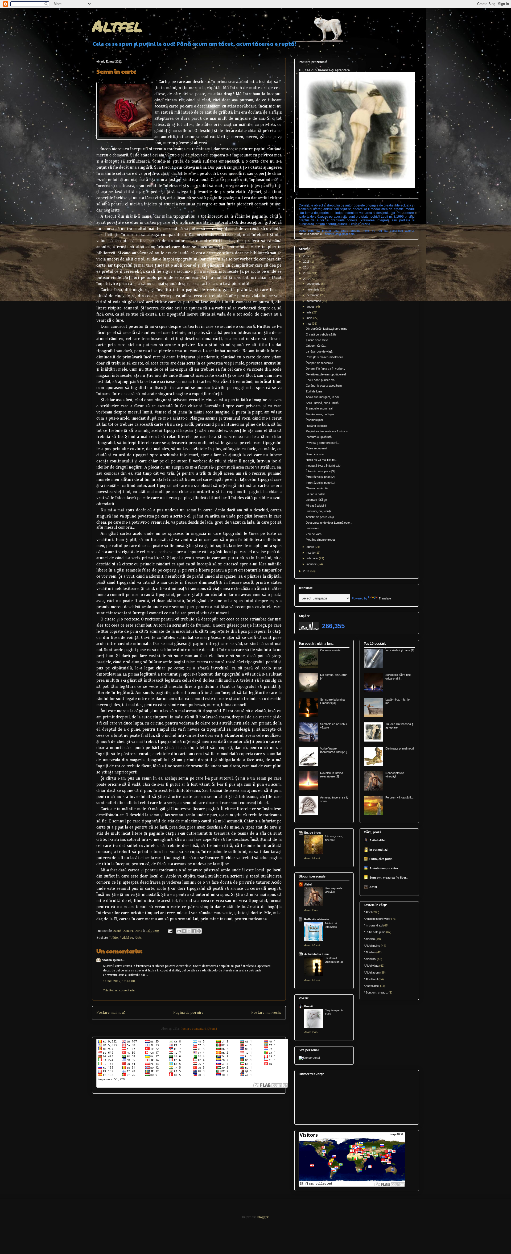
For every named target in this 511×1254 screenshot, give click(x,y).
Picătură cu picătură (319, 436)
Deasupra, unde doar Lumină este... (329, 522)
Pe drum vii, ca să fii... (399, 797)
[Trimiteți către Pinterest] (199, 931)
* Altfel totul (371, 979)
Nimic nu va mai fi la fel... (321, 459)
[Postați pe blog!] (184, 931)
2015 (306, 261)
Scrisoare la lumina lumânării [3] (332, 701)
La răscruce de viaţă (319, 351)
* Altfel (113, 938)
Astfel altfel (377, 840)
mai (309, 323)
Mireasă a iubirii (316, 505)
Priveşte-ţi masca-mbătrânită (324, 357)
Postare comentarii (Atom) (198, 1028)
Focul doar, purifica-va (320, 380)
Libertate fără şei (316, 499)
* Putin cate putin (374, 932)
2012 (306, 278)
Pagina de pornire (188, 1013)
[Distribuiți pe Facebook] (194, 931)
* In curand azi (373, 925)
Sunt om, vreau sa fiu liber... (388, 877)
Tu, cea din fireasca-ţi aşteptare (324, 70)
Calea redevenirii (316, 448)
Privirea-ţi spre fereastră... (323, 442)
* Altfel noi (370, 959)
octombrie (313, 295)
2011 (306, 571)
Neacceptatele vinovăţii (394, 774)
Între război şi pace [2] (320, 476)
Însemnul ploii (314, 419)
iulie (309, 312)
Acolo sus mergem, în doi (322, 397)
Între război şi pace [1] (320, 482)
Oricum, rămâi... (316, 345)
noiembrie (313, 289)
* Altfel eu (126, 938)
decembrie (314, 283)
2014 (306, 267)
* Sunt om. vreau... (376, 992)
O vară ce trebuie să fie (321, 334)
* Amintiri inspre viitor (377, 918)
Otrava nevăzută (317, 488)
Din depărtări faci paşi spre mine (326, 328)
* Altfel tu (369, 939)
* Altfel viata (371, 965)
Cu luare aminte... (331, 650)
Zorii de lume (314, 391)
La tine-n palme (315, 494)
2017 (306, 256)
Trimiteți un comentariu (119, 990)
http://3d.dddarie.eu (311, 233)
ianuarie (312, 564)
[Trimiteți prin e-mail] (179, 931)
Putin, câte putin (381, 858)
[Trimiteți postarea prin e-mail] (169, 931)
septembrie (314, 301)
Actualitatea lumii (316, 954)
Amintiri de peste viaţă (320, 517)
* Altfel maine (372, 945)
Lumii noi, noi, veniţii (318, 511)
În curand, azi (378, 849)
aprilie (311, 546)
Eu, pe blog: (312, 832)
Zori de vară (314, 534)
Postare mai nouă (110, 1013)
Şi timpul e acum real (319, 408)
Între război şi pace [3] (320, 471)
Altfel (117, 25)
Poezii (308, 1006)
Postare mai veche (266, 1013)
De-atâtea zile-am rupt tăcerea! (326, 374)
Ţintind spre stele (317, 340)
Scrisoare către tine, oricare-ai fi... (398, 676)
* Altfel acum (372, 972)
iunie (310, 318)
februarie (313, 558)
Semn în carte (315, 454)
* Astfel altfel (371, 985)
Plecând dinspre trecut (320, 539)
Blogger (262, 1217)
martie (311, 552)
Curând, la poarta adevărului (324, 385)
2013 (306, 273)
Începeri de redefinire (319, 363)
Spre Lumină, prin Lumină (322, 402)
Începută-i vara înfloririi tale (323, 465)
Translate (385, 598)
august (311, 306)
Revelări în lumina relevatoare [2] (331, 774)
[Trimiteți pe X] (189, 931)
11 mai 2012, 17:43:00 (119, 981)
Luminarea (312, 528)
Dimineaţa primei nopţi (399, 748)
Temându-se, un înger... (321, 414)
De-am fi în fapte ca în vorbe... (325, 368)
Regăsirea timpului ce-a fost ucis (327, 431)
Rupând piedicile (316, 425)
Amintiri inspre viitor (383, 868)
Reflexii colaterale (316, 919)
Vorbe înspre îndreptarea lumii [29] (333, 750)
